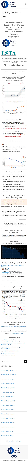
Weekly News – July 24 (7, 388)
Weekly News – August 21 (8, 370)
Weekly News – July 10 (7, 396)
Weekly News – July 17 (7, 392)
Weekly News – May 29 (7, 418)
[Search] (25, 361)
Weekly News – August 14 (8, 374)
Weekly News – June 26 (8, 401)
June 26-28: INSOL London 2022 (8, 340)
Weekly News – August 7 (8, 379)
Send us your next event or (7, 353)
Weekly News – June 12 (7, 409)
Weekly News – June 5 (7, 414)
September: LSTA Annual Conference (9, 351)
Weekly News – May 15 (7, 427)
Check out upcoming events (7, 355)
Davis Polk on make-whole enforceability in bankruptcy (13, 326)
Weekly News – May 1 (7, 436)
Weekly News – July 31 (7, 383)
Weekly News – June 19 (7, 405)
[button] (12, 456)
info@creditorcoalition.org (17, 333)
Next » (19, 441)
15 (16, 441)
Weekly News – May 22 (7, 422)
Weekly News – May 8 (7, 431)
